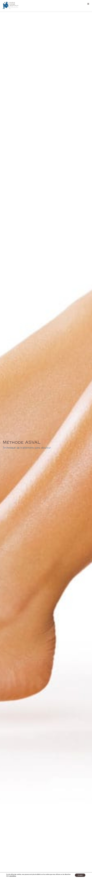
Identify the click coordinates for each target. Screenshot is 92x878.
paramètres (12, 876)
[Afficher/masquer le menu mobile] (88, 4)
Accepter (80, 875)
